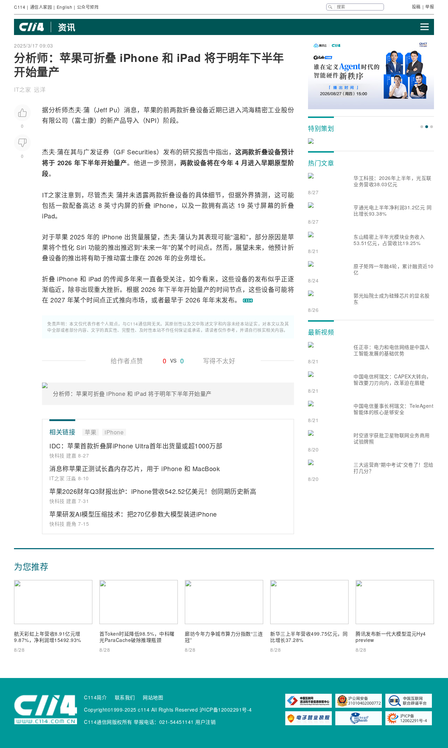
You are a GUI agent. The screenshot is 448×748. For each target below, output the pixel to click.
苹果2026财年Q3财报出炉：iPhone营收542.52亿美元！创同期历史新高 (152, 491)
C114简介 (95, 697)
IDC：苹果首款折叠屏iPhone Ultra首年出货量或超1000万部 (135, 445)
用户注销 (205, 721)
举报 (429, 6)
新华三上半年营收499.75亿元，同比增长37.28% (309, 636)
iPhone (164, 205)
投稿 (416, 6)
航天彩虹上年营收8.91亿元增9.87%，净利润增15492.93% (47, 636)
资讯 (66, 27)
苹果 (150, 109)
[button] (421, 126)
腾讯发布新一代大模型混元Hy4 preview (391, 636)
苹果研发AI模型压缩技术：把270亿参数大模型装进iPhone (133, 513)
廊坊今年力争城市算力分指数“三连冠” (224, 636)
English (64, 7)
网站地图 (153, 697)
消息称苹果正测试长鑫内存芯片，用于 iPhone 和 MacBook (134, 468)
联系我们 (125, 697)
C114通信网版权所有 (108, 721)
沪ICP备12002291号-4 (226, 709)
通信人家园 (41, 7)
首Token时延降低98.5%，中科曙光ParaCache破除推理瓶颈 (137, 636)
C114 (19, 7)
